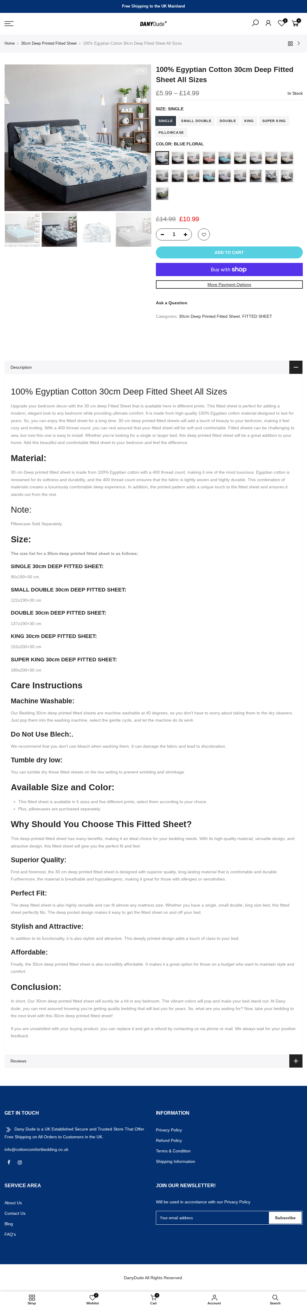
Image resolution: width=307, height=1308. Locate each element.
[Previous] (15, 138)
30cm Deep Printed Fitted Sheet (49, 43)
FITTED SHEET (257, 316)
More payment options (229, 284)
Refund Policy (169, 1140)
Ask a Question (171, 302)
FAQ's (10, 1234)
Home (9, 43)
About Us (13, 1202)
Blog (8, 1223)
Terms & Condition (173, 1151)
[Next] (141, 138)
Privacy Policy (169, 1130)
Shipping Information (175, 1161)
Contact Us (14, 1213)
